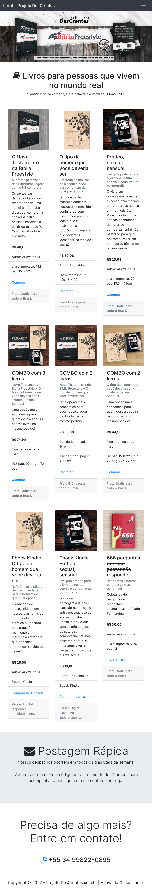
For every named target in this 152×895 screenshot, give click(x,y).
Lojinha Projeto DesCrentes (29, 5)
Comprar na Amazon (27, 693)
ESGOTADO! (116, 660)
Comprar (18, 282)
